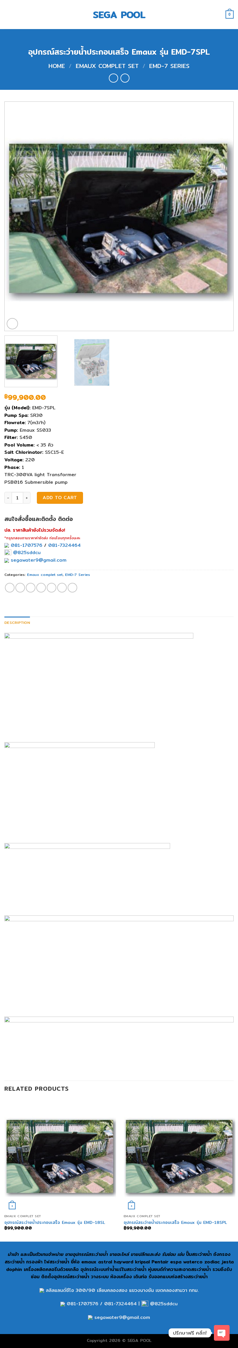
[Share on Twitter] (30, 587)
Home (56, 66)
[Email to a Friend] (41, 587)
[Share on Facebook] (20, 587)
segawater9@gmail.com (37, 560)
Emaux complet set (107, 66)
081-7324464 (64, 545)
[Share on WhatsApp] (10, 587)
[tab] (17, 622)
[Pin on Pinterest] (51, 587)
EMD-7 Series (169, 66)
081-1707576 (26, 545)
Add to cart (60, 497)
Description (17, 622)
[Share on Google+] (62, 587)
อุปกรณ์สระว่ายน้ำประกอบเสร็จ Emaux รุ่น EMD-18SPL (175, 1222)
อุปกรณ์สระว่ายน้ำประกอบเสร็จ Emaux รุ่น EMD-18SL (54, 1222)
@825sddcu (26, 552)
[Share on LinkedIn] (72, 587)
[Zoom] (12, 323)
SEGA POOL (119, 14)
